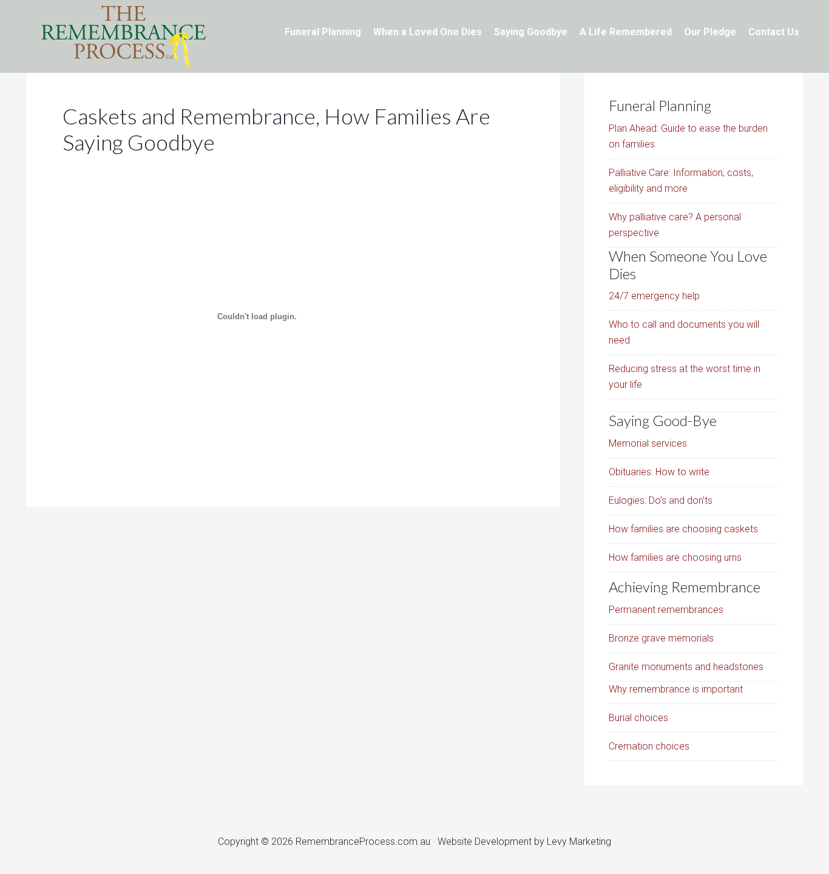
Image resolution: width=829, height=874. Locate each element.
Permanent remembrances (666, 609)
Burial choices (638, 717)
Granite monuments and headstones (686, 666)
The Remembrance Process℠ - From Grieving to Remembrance (123, 36)
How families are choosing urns (675, 557)
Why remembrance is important (676, 689)
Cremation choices (649, 746)
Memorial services (648, 443)
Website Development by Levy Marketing (524, 841)
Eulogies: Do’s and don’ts (660, 500)
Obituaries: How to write (659, 472)
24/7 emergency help (654, 296)
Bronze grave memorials (661, 638)
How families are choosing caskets (683, 529)
